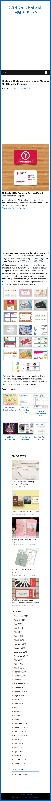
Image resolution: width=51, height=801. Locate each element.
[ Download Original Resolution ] (15, 208)
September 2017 (21, 692)
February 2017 (20, 715)
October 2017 (20, 688)
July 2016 (18, 739)
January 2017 (20, 719)
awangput (29, 794)
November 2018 (21, 656)
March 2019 (19, 640)
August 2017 (19, 695)
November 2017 (21, 684)
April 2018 (18, 664)
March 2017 (19, 711)
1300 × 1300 (37, 261)
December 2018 (20, 652)
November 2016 (21, 727)
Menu (4, 72)
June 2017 (18, 703)
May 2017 (18, 707)
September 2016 (21, 735)
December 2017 (20, 680)
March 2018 (19, 668)
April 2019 (18, 636)
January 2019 (20, 648)
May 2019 (18, 632)
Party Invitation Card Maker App (25, 511)
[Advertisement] (25, 43)
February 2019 (20, 644)
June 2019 (18, 628)
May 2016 (18, 747)
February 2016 (20, 759)
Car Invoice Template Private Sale (25, 410)
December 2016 (20, 723)
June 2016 (18, 743)
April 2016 (18, 751)
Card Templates (20, 774)
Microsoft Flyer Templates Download (25, 439)
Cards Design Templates (25, 9)
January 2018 (20, 676)
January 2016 (20, 763)
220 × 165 (26, 261)
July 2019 (18, 624)
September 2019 (21, 616)
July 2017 (18, 699)
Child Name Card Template (20, 88)
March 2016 (19, 755)
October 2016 (20, 731)
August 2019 (19, 620)
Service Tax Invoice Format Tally (40, 413)
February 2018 (20, 672)
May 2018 (18, 660)
